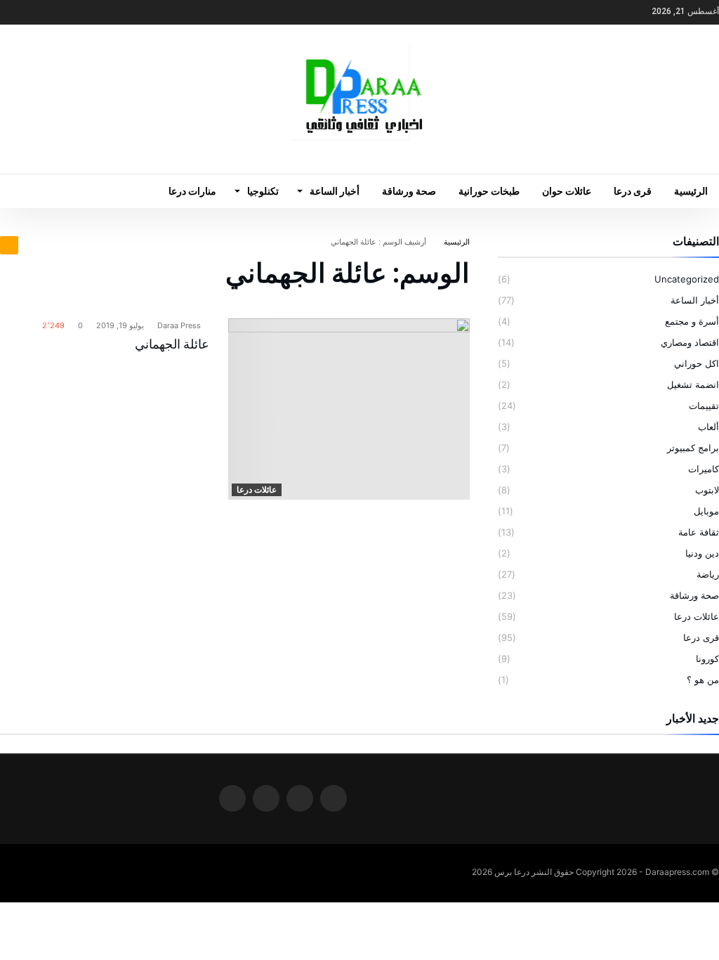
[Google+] (38, 12)
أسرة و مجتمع (692, 321)
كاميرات (703, 468)
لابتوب (707, 489)
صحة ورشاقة (694, 595)
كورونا (707, 658)
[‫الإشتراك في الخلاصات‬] (9, 245)
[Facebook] (90, 12)
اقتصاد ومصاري (690, 342)
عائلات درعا (257, 489)
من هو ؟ (703, 679)
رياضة (708, 574)
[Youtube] (12, 12)
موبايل (706, 511)
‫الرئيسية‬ (457, 241)
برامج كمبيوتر (693, 447)
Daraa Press (180, 325)
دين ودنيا (702, 553)
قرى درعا (701, 637)
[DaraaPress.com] (359, 45)
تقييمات (704, 405)
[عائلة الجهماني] (349, 409)
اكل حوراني (696, 363)
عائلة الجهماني (172, 344)
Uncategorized (686, 279)
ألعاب (708, 426)
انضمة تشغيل (693, 384)
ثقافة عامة (698, 532)
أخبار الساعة (695, 300)
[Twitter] (64, 12)
